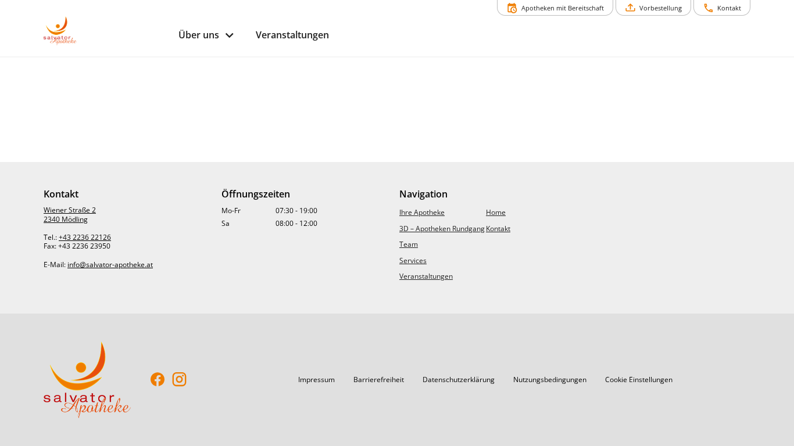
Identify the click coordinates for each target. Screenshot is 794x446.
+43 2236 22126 (85, 237)
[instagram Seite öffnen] (179, 380)
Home (496, 212)
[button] (316, 380)
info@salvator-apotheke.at (110, 264)
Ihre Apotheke (422, 212)
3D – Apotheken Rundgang (442, 228)
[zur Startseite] (106, 30)
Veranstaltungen (426, 276)
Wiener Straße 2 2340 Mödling (70, 214)
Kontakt (498, 228)
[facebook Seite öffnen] (157, 380)
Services (413, 260)
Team (408, 244)
